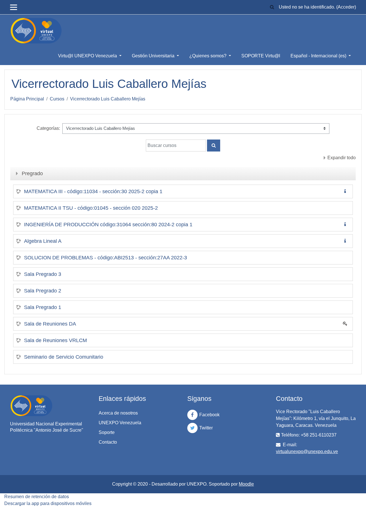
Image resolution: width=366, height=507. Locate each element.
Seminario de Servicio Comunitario (63, 357)
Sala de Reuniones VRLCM (55, 340)
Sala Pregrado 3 (42, 274)
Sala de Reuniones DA (50, 324)
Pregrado (32, 173)
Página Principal (27, 98)
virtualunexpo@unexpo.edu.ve (307, 451)
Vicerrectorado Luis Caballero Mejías (107, 98)
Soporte (107, 432)
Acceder (346, 7)
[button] (272, 7)
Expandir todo (341, 157)
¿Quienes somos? (208, 55)
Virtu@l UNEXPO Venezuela (88, 55)
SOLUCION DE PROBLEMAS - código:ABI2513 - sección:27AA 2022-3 (105, 257)
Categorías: (48, 128)
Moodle (246, 484)
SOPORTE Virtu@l (260, 55)
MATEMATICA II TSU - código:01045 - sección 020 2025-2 (91, 208)
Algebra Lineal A (42, 241)
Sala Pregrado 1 (42, 307)
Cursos (57, 98)
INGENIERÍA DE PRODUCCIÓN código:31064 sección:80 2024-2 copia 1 (108, 224)
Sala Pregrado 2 (42, 291)
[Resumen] (346, 191)
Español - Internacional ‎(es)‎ (319, 55)
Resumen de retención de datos (36, 496)
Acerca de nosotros (118, 413)
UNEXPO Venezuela (120, 422)
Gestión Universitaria (154, 55)
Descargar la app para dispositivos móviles (48, 503)
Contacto (108, 442)
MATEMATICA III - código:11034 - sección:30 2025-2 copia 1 (93, 191)
